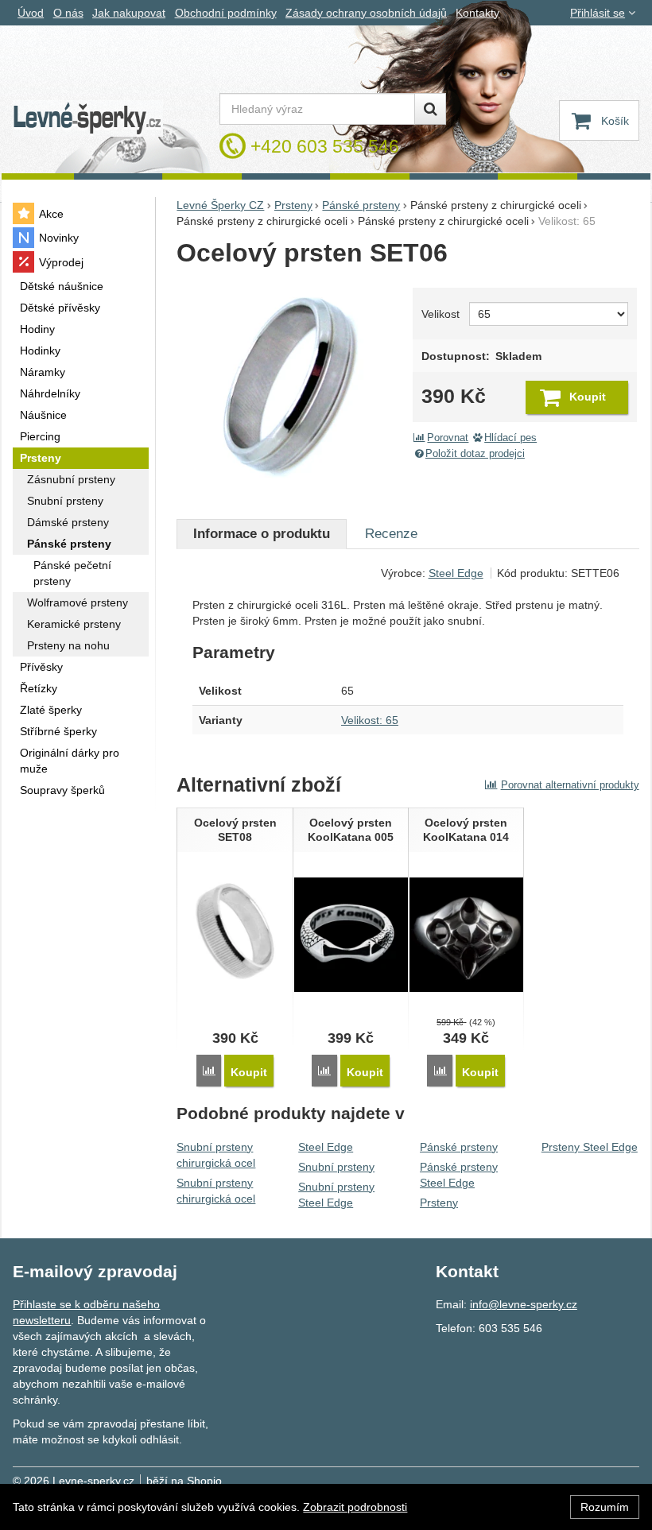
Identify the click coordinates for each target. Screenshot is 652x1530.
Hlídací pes (510, 438)
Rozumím (604, 1507)
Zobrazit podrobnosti (355, 1507)
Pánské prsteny (459, 1147)
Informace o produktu (261, 533)
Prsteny (439, 1202)
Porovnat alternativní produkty (570, 785)
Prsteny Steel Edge (589, 1147)
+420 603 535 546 (324, 146)
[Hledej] (430, 109)
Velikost (440, 314)
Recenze (391, 533)
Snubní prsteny (336, 1166)
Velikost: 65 (369, 720)
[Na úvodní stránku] (87, 119)
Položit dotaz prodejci (475, 453)
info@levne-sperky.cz (523, 1304)
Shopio (204, 1480)
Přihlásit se (597, 12)
